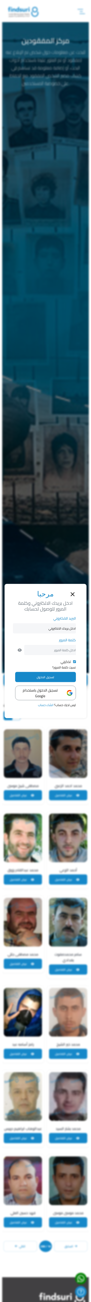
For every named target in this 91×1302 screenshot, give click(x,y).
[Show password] (19, 650)
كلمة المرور (67, 640)
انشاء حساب (45, 705)
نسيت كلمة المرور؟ (64, 667)
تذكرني (66, 661)
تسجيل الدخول (45, 677)
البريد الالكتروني (64, 618)
